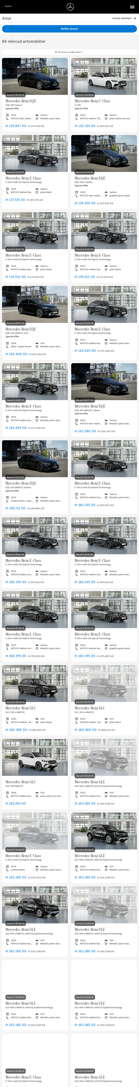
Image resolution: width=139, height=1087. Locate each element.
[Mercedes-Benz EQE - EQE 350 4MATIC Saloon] (104, 381)
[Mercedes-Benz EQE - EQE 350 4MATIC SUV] (35, 304)
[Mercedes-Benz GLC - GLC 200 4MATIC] (35, 757)
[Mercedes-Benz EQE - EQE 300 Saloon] (35, 76)
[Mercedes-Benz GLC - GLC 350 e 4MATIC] (35, 683)
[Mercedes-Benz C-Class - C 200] (104, 76)
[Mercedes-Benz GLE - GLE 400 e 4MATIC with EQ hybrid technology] (104, 757)
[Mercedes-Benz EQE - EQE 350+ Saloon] (104, 153)
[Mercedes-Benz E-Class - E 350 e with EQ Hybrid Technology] (35, 153)
